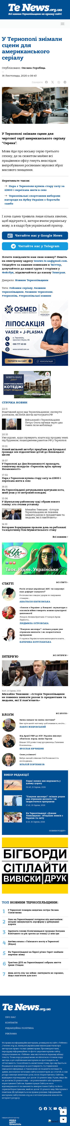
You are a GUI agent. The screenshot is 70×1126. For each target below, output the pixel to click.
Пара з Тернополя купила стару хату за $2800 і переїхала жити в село (31, 479)
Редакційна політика (19, 1028)
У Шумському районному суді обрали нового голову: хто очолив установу (31, 503)
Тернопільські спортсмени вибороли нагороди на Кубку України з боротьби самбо (32, 199)
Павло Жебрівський (33, 727)
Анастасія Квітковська (35, 601)
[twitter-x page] (50, 1108)
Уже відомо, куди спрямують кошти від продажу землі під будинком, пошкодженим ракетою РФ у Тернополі (35, 439)
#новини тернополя (38, 291)
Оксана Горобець (33, 67)
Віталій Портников (32, 764)
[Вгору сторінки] (63, 1112)
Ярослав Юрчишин (32, 748)
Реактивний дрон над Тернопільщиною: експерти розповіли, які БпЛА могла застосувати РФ (32, 413)
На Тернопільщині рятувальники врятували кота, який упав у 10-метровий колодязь (33, 491)
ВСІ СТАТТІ (62, 582)
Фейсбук (8, 272)
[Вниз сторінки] (63, 1120)
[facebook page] (45, 1108)
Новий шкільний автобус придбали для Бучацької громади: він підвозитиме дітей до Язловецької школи (34, 452)
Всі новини (60, 537)
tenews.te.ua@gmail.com (50, 260)
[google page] (40, 1108)
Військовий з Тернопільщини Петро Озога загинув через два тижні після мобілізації (44, 423)
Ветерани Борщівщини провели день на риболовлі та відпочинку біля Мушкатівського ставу (34, 528)
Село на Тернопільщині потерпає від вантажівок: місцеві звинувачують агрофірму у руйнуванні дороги (35, 922)
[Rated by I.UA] (58, 1121)
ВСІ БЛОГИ (62, 713)
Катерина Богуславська (35, 642)
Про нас (10, 1017)
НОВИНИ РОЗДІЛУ (57, 831)
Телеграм (58, 272)
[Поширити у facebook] (46, 82)
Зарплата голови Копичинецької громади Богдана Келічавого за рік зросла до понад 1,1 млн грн (36, 932)
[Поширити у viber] (59, 82)
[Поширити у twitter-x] (53, 82)
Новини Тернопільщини (31, 280)
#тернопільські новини (35, 295)
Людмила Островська (34, 623)
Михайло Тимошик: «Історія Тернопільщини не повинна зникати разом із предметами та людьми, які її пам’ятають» (44, 513)
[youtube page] (55, 1108)
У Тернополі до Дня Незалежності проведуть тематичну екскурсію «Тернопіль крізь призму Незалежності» (31, 466)
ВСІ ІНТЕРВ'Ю (60, 655)
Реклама (11, 1033)
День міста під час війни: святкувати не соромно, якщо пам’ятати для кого (36, 974)
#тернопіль (10, 295)
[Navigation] (62, 24)
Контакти (11, 1022)
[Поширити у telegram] (65, 82)
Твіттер (55, 264)
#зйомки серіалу (21, 288)
